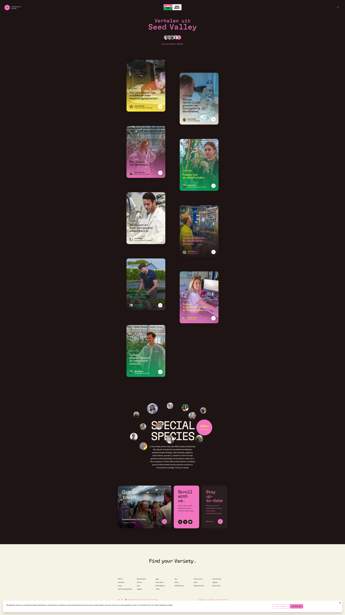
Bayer (157, 579)
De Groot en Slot (198, 579)
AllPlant (120, 579)
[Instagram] (185, 522)
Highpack (215, 582)
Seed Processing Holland (125, 589)
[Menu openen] (338, 7)
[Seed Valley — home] (172, 7)
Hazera (195, 582)
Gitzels (177, 582)
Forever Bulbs (159, 582)
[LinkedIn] (180, 522)
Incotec (120, 586)
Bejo (176, 579)
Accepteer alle (296, 606)
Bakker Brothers (141, 579)
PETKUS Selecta (179, 586)
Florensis (139, 582)
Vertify (157, 589)
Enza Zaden (121, 582)
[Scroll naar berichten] (179, 37)
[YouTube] (190, 522)
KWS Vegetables (160, 586)
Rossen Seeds (216, 586)
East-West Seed (216, 579)
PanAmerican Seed (199, 586)
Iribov (138, 586)
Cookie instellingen (281, 606)
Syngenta (139, 589)
